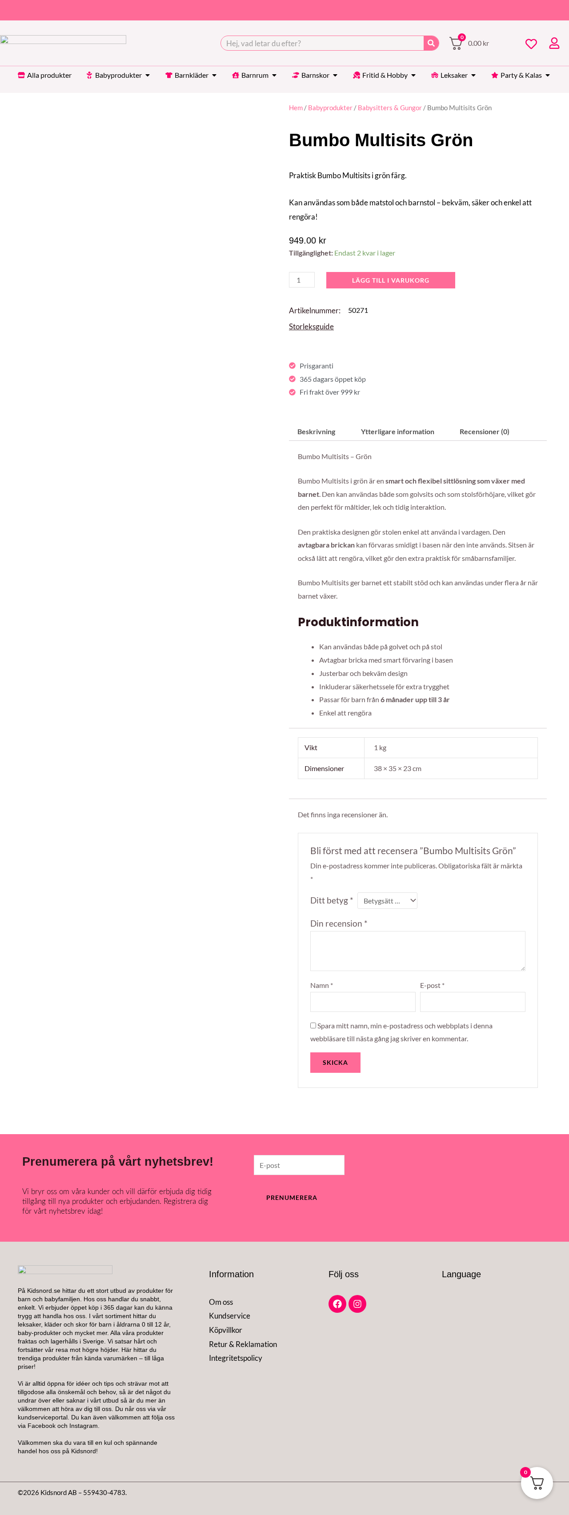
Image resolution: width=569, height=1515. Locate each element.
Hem (296, 108)
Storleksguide (311, 326)
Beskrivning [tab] (316, 431)
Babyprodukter (330, 108)
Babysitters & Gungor (390, 108)
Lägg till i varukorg (390, 280)
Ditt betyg (331, 900)
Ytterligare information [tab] (397, 431)
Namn (321, 985)
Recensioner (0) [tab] (484, 431)
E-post (432, 985)
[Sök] (431, 43)
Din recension (339, 923)
